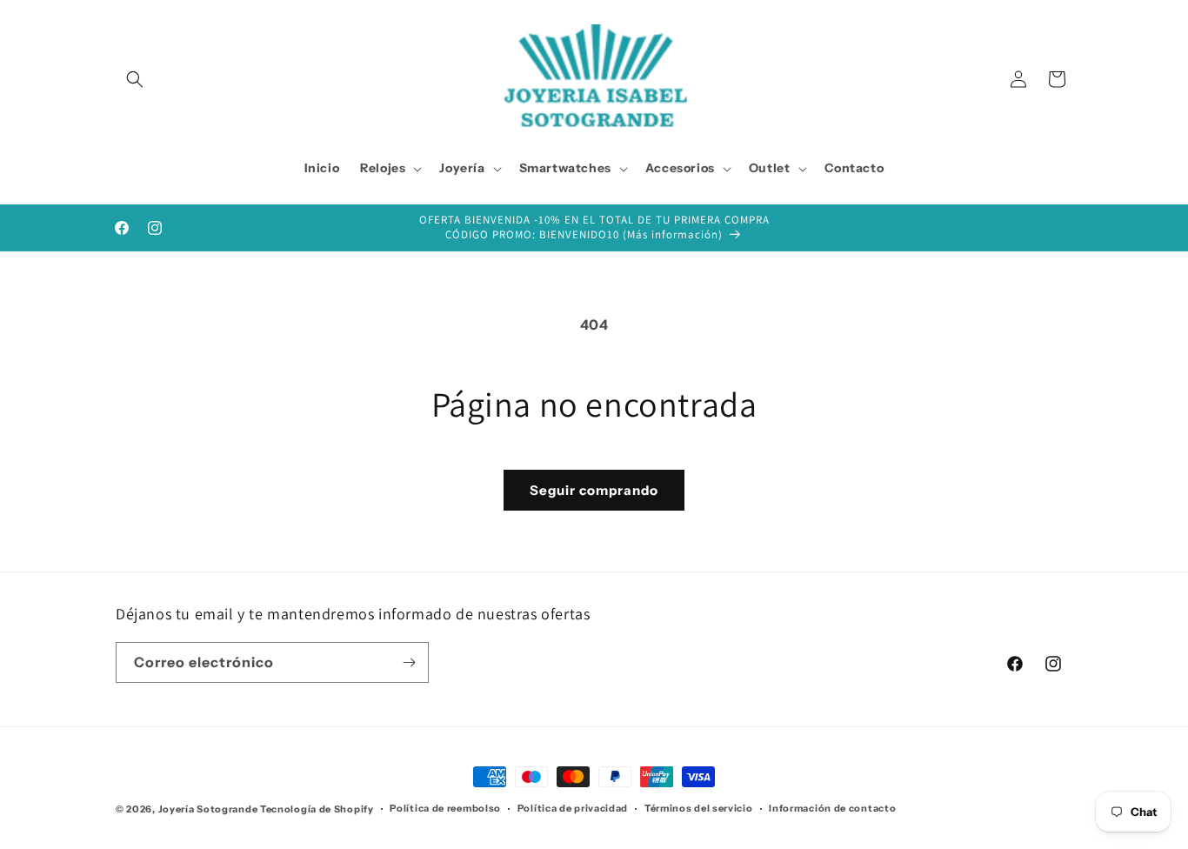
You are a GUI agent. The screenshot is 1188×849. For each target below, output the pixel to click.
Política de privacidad (572, 808)
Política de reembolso (445, 808)
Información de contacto (832, 808)
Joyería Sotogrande (208, 809)
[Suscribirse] (409, 662)
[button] (135, 79)
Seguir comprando (594, 490)
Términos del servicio (698, 808)
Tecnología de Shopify (317, 809)
